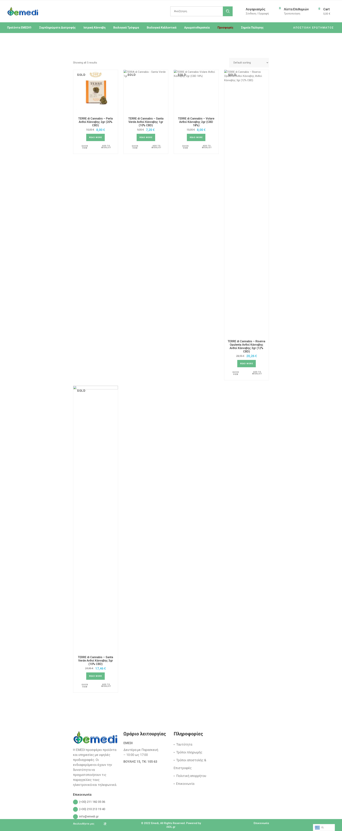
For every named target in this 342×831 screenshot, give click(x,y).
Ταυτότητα (184, 744)
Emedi (155, 823)
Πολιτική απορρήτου (191, 776)
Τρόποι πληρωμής (189, 752)
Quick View (85, 147)
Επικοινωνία (185, 784)
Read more (95, 137)
